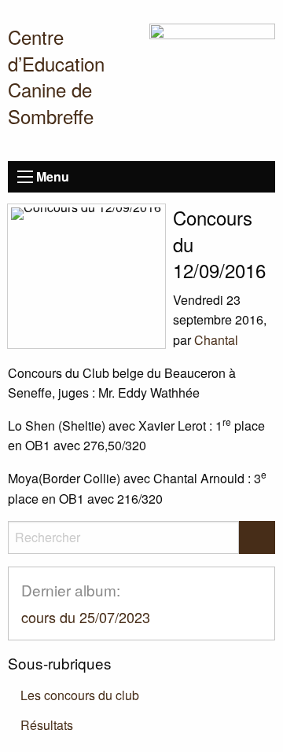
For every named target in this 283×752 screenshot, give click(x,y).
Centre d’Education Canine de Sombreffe (56, 76)
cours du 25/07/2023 (85, 617)
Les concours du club (79, 695)
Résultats (46, 725)
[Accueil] (212, 84)
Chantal (216, 340)
